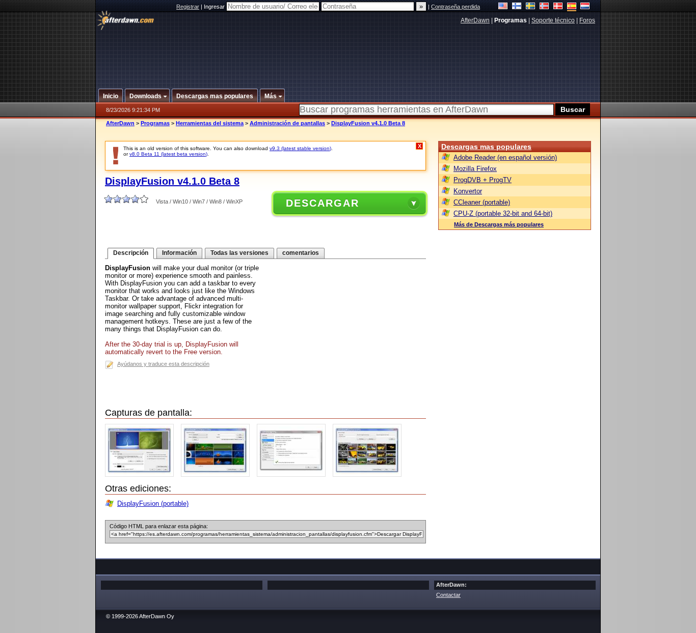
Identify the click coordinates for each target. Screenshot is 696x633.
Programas (155, 123)
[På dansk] (558, 7)
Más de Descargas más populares (499, 224)
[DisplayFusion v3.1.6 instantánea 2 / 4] (218, 474)
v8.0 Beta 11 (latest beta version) (168, 154)
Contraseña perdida (455, 7)
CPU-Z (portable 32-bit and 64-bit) (502, 213)
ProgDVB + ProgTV (482, 180)
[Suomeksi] (517, 7)
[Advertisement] (348, 52)
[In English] (503, 7)
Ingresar (215, 7)
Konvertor (467, 191)
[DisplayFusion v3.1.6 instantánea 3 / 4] (294, 474)
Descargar (322, 203)
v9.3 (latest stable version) (300, 148)
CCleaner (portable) (481, 202)
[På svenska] (531, 7)
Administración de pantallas (287, 123)
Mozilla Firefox (475, 168)
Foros (587, 20)
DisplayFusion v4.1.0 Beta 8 (368, 123)
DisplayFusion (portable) (153, 503)
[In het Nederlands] (585, 7)
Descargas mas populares (486, 146)
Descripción (130, 252)
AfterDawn (475, 20)
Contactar (448, 595)
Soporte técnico (553, 20)
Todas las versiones (239, 252)
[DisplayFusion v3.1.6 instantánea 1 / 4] (142, 474)
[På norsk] (544, 7)
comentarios (300, 252)
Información (179, 252)
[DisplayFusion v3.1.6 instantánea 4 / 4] (370, 474)
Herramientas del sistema (210, 123)
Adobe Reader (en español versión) (505, 157)
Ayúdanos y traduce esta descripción (163, 364)
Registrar (187, 7)
